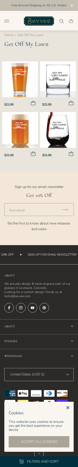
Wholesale (13, 356)
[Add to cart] (33, 103)
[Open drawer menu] (6, 21)
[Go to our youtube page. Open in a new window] (32, 308)
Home (9, 35)
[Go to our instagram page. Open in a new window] (21, 308)
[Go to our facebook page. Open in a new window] (9, 308)
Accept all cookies (39, 441)
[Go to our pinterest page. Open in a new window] (44, 308)
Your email (17, 210)
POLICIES (10, 341)
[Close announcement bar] (71, 5)
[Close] (68, 407)
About (9, 326)
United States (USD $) (27, 374)
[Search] (61, 21)
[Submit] (67, 210)
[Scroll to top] (39, 453)
